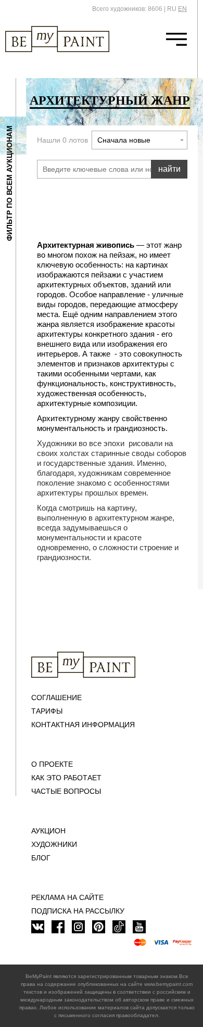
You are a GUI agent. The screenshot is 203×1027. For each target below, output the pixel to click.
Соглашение (56, 697)
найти (169, 168)
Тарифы (46, 711)
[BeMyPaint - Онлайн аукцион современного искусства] (83, 665)
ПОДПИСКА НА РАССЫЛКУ (77, 911)
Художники (54, 844)
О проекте (52, 764)
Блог (40, 858)
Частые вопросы (66, 791)
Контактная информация (83, 724)
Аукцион (48, 831)
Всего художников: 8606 (127, 8)
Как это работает (66, 778)
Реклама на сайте (67, 897)
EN (182, 8)
